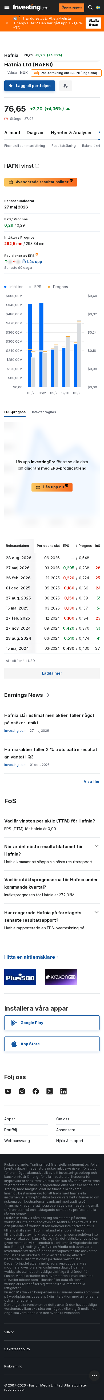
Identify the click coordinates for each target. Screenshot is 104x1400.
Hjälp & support (69, 1140)
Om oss (62, 1119)
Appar (9, 1119)
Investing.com (15, 731)
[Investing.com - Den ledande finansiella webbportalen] (31, 7)
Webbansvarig (17, 1140)
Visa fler (92, 781)
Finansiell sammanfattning (24, 146)
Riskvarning (13, 1366)
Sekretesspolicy (17, 1349)
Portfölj (10, 1130)
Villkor (9, 1332)
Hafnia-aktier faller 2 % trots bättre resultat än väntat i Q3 (50, 753)
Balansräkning (93, 146)
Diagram (36, 132)
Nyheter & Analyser (71, 132)
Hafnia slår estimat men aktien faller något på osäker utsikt (49, 719)
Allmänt (12, 132)
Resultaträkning (63, 146)
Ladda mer (52, 673)
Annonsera (65, 1130)
